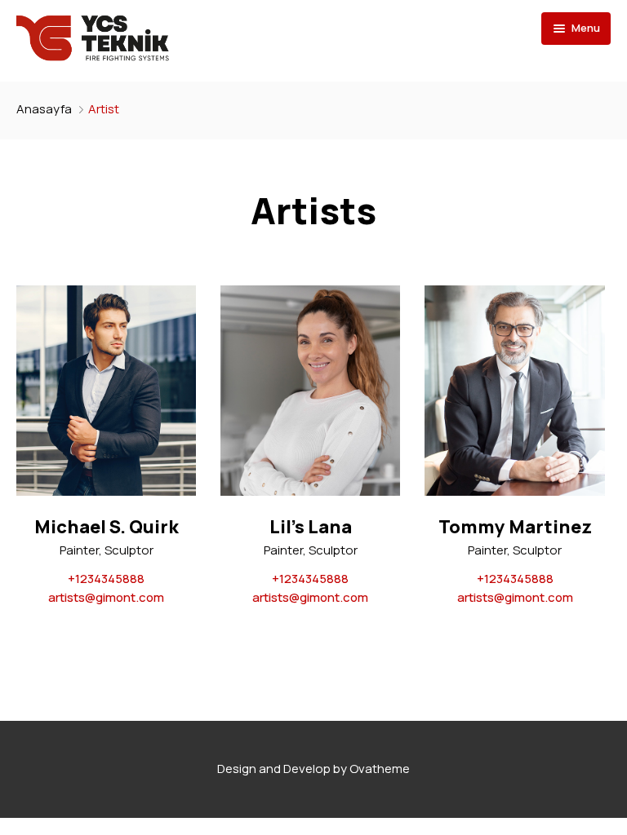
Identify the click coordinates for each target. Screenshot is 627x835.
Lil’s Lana (310, 527)
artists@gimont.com (106, 597)
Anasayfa (44, 108)
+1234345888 (106, 578)
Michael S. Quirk (106, 527)
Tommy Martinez (515, 527)
